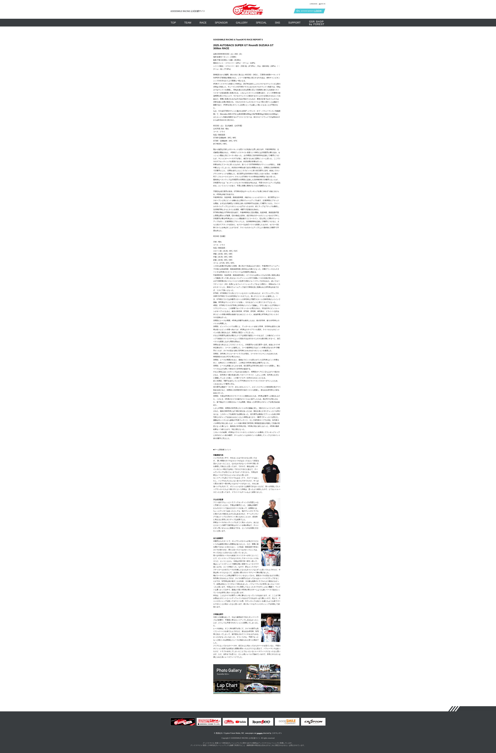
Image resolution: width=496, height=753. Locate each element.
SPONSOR (221, 22)
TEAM (187, 22)
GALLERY (242, 22)
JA (320, 4)
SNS (277, 22)
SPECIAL (261, 22)
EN (322, 4)
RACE (203, 22)
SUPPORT (294, 22)
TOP (173, 22)
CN (324, 4)
